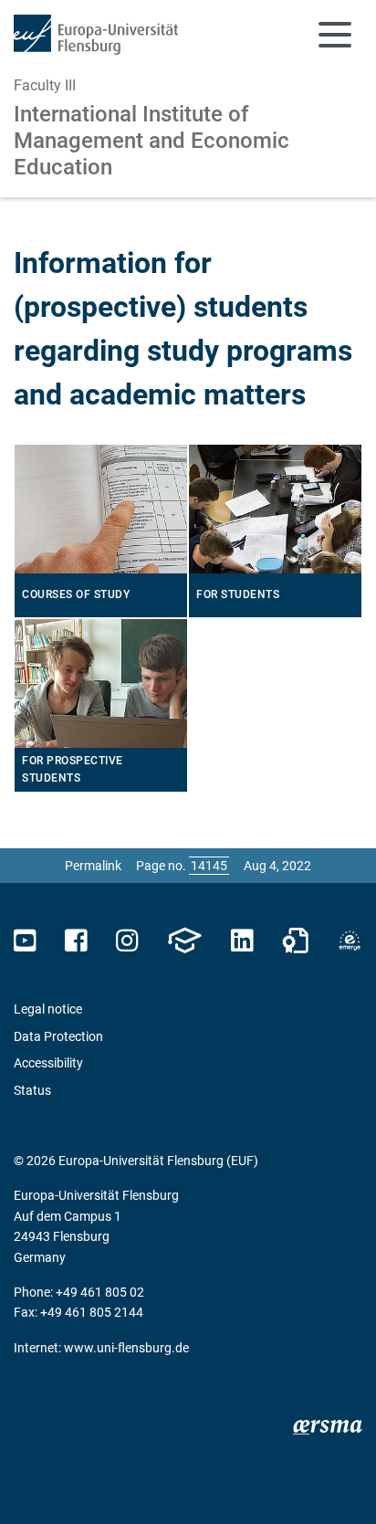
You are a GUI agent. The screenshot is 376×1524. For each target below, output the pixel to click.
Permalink (93, 865)
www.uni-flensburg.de (126, 1347)
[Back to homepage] (96, 35)
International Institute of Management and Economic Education (151, 140)
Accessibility (48, 1063)
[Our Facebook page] (76, 941)
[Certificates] (295, 941)
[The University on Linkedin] (242, 941)
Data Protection (58, 1036)
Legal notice (48, 1009)
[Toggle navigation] (335, 34)
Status (32, 1090)
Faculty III (45, 85)
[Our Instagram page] (127, 941)
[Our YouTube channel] (25, 941)
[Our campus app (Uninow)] (184, 941)
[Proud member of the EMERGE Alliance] (349, 941)
